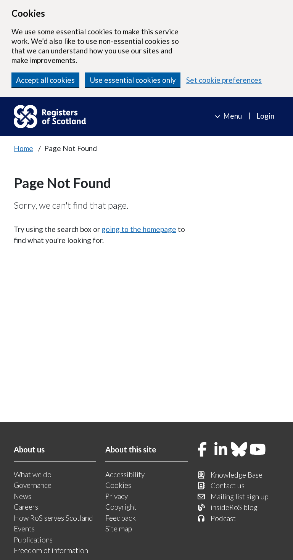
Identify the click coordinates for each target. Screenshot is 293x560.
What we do (33, 474)
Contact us (228, 485)
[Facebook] (202, 450)
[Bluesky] (239, 450)
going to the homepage (138, 229)
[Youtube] (258, 450)
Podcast (223, 518)
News (22, 496)
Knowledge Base (236, 474)
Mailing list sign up (240, 496)
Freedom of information (51, 550)
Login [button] (265, 115)
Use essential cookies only (133, 80)
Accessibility (125, 474)
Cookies (118, 485)
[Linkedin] (221, 450)
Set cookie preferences (224, 80)
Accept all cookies (45, 80)
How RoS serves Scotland (53, 517)
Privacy (116, 496)
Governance (33, 485)
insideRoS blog (234, 507)
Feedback (120, 517)
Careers (26, 506)
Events (24, 528)
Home (23, 148)
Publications (33, 539)
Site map (118, 528)
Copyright (121, 506)
